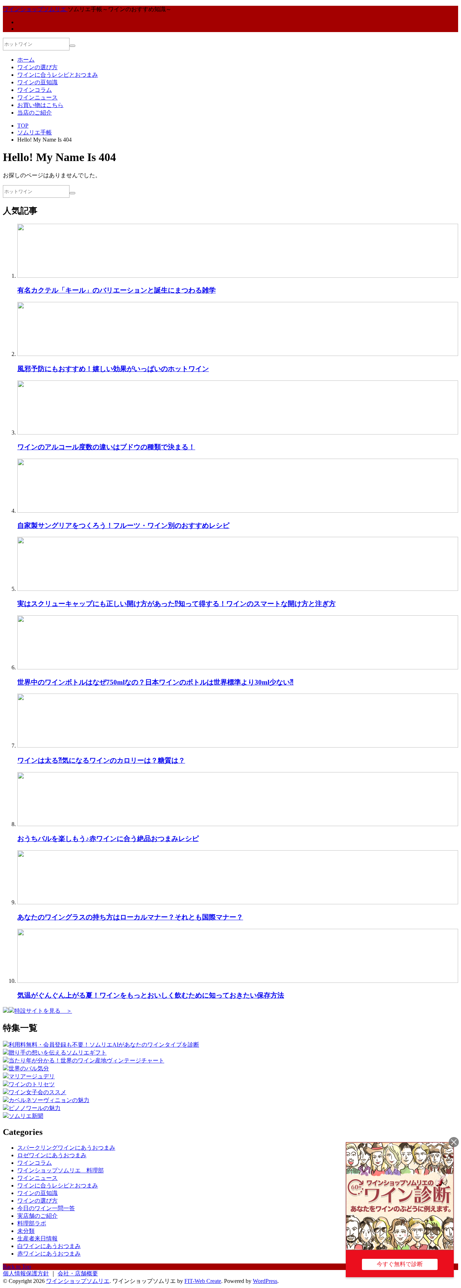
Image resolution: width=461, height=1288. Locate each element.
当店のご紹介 (34, 113)
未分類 (26, 1231)
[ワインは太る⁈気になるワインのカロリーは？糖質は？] (237, 746)
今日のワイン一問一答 (46, 1208)
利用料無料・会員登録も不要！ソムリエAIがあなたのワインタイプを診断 (104, 1045)
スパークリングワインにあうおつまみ (66, 1148)
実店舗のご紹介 (37, 1216)
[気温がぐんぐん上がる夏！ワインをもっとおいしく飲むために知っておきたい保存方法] (237, 981)
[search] (72, 46)
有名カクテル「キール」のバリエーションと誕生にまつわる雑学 (116, 290)
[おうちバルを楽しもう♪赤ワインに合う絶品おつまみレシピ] (237, 824)
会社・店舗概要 (78, 1273)
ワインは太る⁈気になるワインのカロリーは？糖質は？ (101, 760)
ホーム (26, 60)
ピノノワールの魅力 (35, 1108)
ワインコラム (34, 90)
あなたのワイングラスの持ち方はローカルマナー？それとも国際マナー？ (130, 917)
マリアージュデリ (32, 1076)
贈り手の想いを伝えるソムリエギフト (58, 1052)
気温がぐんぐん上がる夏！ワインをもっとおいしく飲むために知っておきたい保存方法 (150, 995)
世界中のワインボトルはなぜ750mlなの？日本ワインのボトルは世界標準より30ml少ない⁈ (155, 682)
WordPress (265, 1281)
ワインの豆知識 (37, 82)
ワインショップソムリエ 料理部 (60, 1170)
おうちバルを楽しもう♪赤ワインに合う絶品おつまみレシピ (108, 838)
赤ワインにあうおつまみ (49, 1254)
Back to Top (17, 1267)
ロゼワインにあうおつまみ (51, 1155)
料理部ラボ (31, 1223)
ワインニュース (37, 97)
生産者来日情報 (37, 1238)
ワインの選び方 (37, 67)
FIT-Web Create (202, 1281)
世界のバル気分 (29, 1068)
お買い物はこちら (40, 105)
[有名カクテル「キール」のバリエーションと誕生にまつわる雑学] (237, 276)
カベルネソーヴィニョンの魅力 (49, 1100)
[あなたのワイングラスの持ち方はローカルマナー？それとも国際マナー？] (237, 902)
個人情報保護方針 (26, 1273)
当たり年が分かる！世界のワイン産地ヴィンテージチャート (86, 1060)
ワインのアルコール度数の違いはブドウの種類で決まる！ (106, 447)
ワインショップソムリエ (77, 1281)
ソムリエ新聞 (26, 1116)
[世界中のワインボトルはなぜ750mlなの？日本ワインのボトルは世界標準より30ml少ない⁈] (237, 667)
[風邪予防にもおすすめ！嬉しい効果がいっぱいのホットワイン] (237, 354)
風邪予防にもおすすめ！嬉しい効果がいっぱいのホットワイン (113, 369)
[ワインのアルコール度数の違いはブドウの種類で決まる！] (237, 432)
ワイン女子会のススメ (37, 1092)
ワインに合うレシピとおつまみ (57, 75)
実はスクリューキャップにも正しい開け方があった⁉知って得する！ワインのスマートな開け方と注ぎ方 (176, 603)
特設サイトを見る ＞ (43, 1011)
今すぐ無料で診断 (400, 1264)
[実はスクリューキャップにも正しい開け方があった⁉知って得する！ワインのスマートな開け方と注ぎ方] (237, 589)
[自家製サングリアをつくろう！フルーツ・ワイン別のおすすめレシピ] (237, 511)
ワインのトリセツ (32, 1084)
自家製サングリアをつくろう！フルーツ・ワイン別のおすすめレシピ (123, 525)
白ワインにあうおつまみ (49, 1246)
